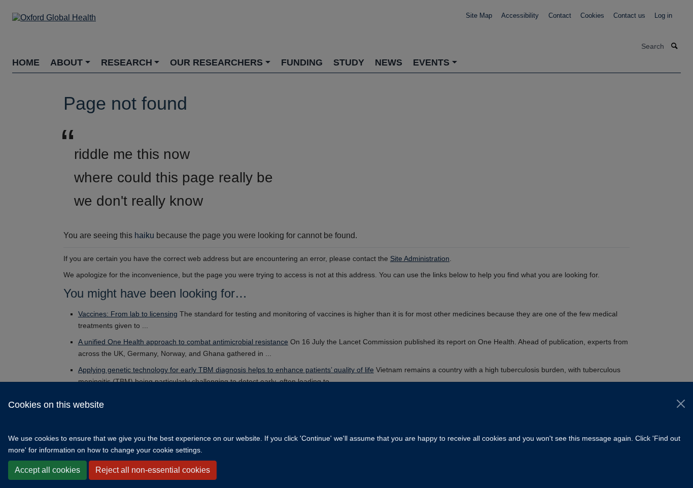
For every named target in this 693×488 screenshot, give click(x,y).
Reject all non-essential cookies (152, 470)
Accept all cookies (47, 470)
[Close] (681, 404)
